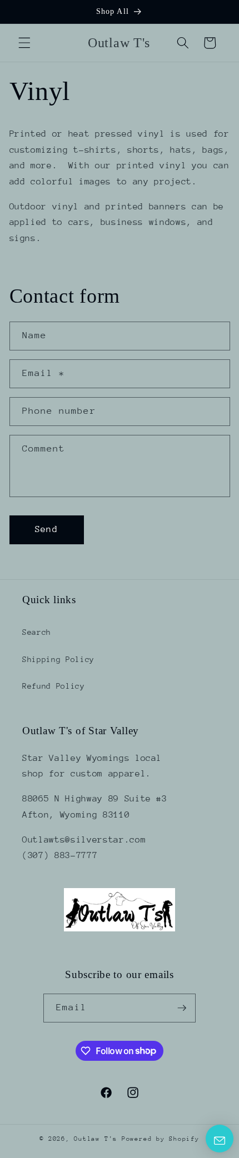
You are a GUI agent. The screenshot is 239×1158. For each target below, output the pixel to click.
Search (36, 632)
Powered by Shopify (161, 1138)
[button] (24, 42)
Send (46, 529)
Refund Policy (53, 685)
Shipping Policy (58, 659)
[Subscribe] (181, 1008)
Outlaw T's (97, 1138)
